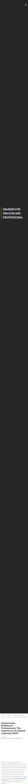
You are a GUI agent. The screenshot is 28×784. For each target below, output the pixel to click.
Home (2, 715)
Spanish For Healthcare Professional (11, 738)
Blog (8, 715)
